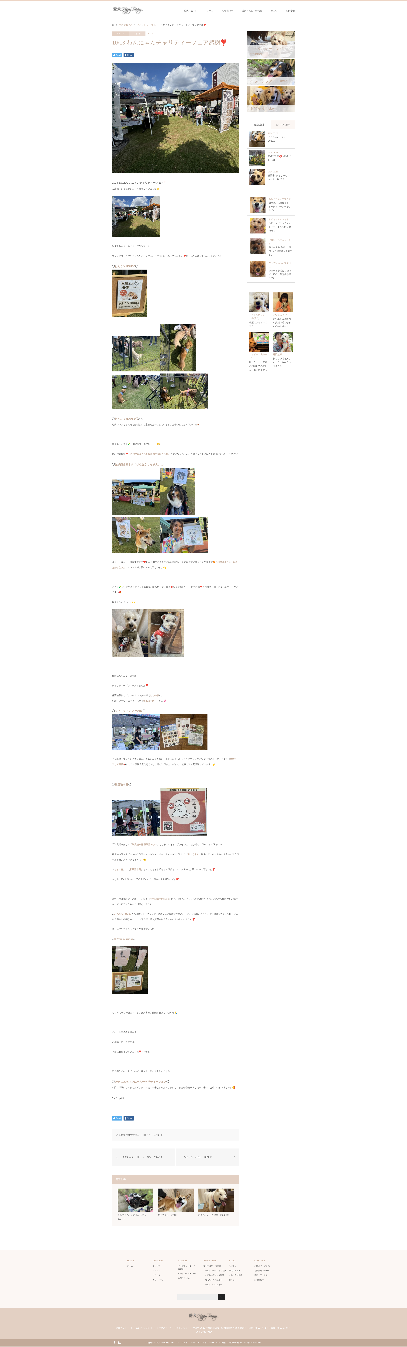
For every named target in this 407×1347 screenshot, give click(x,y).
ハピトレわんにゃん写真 (215, 1270)
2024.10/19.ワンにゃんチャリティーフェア (140, 1081)
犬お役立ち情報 (235, 1275)
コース (209, 10)
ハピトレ (137, 34)
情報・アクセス (261, 1275)
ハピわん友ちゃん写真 (214, 1275)
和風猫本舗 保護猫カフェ (144, 844)
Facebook (114, 1342)
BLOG (274, 10)
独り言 (232, 1280)
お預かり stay (184, 1278)
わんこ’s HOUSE (125, 266)
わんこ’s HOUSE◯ (126, 418)
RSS (119, 1342)
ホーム (130, 1266)
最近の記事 (259, 124)
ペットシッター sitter (187, 1273)
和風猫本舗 (148, 700)
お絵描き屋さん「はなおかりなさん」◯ (139, 464)
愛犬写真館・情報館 (252, 10)
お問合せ (290, 10)
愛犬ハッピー (234, 1270)
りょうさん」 (194, 854)
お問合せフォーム (262, 1270)
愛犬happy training (159, 899)
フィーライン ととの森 (129, 711)
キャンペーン (158, 1280)
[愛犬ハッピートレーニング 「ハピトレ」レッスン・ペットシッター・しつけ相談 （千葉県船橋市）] (143, 10)
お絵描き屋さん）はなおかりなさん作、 (150, 454)
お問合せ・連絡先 (262, 1266)
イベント (120, 34)
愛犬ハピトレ (190, 10)
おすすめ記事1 (283, 124)
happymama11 (132, 1135)
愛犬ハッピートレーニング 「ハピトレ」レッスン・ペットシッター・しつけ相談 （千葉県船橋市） (199, 1342)
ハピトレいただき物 (213, 1284)
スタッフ (156, 1270)
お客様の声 (227, 10)
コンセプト (157, 1266)
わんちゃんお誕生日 (213, 1280)
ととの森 (154, 695)
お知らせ (156, 1275)
